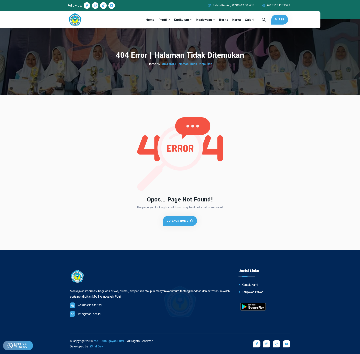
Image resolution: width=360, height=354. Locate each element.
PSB (281, 19)
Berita (223, 20)
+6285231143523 (278, 5)
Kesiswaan (204, 20)
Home (150, 20)
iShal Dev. (97, 346)
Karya (236, 20)
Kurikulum (181, 20)
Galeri (249, 20)
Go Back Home (178, 220)
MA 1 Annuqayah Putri (109, 341)
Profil (163, 20)
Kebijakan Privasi (252, 292)
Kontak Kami (249, 285)
